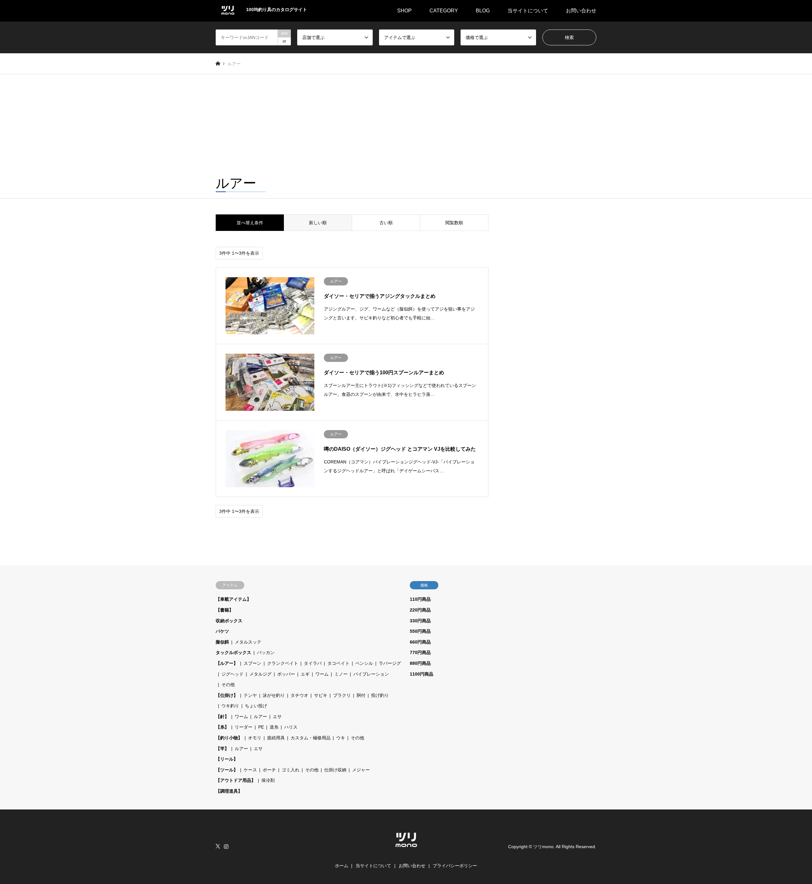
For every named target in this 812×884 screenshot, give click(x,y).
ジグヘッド (232, 674)
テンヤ (250, 695)
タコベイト (338, 663)
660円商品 (420, 642)
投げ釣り (380, 695)
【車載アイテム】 (233, 599)
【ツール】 (227, 769)
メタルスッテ (248, 642)
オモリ (254, 737)
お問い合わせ (581, 10)
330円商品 (420, 620)
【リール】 (227, 759)
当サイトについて (528, 10)
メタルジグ (260, 674)
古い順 (386, 222)
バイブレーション (371, 674)
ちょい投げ (256, 705)
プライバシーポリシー (455, 865)
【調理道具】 (229, 791)
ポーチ (269, 769)
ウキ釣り (230, 705)
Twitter (218, 846)
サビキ (320, 695)
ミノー (341, 674)
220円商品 (420, 609)
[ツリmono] (406, 850)
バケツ (222, 631)
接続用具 (276, 737)
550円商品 (420, 631)
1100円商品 (421, 674)
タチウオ (299, 695)
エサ (277, 716)
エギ (305, 674)
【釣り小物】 (229, 737)
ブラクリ (342, 695)
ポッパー (286, 674)
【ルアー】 (227, 663)
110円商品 (420, 599)
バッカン (266, 652)
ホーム (341, 865)
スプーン (252, 663)
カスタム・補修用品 (311, 737)
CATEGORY (443, 10)
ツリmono (543, 846)
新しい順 (318, 222)
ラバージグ (390, 663)
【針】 (222, 716)
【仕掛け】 (227, 695)
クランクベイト (282, 663)
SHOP (404, 10)
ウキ (340, 737)
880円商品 (420, 663)
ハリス (291, 727)
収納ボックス (229, 620)
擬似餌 (222, 642)
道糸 (274, 727)
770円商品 (420, 652)
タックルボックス (233, 652)
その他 (228, 684)
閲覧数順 (454, 222)
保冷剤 (268, 780)
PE (261, 727)
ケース (250, 769)
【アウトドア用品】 (236, 780)
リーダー (243, 727)
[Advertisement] (406, 121)
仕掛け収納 (335, 769)
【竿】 (222, 748)
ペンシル (364, 663)
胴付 (361, 695)
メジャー (361, 769)
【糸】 (222, 727)
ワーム (322, 674)
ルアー (260, 716)
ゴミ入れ (290, 769)
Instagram (226, 846)
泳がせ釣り (274, 695)
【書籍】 (224, 609)
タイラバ (313, 663)
